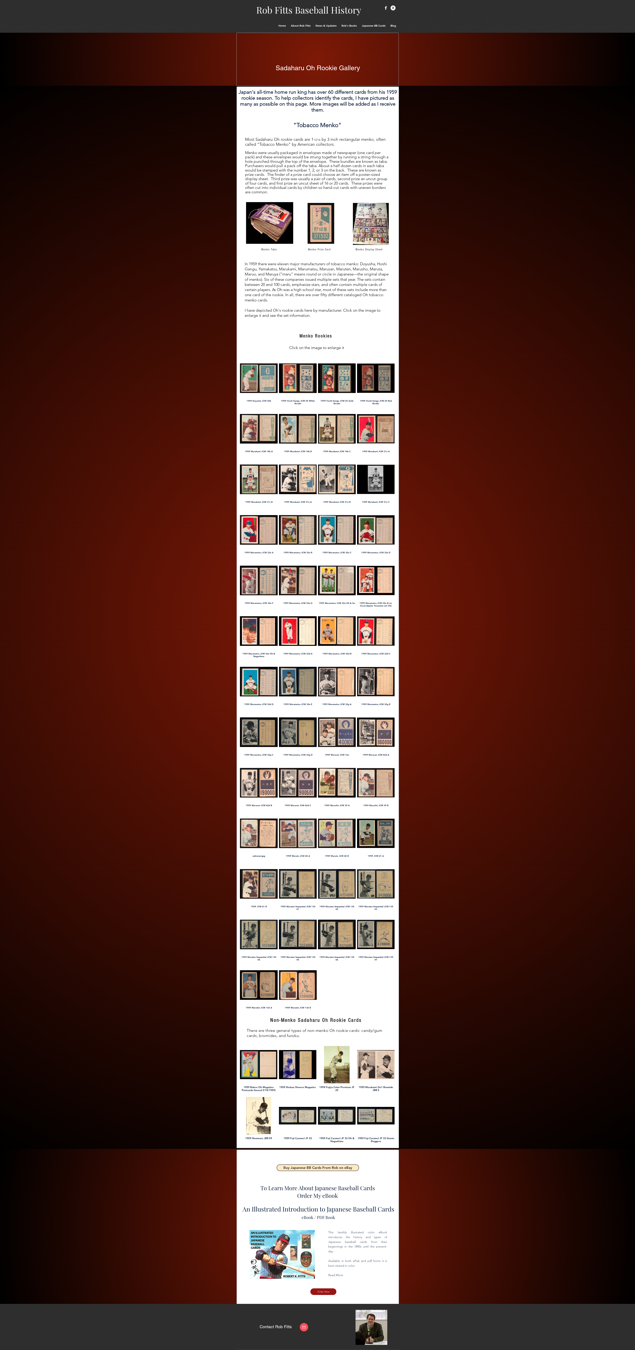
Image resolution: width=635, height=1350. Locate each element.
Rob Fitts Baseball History (308, 10)
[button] (373, 26)
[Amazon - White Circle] (393, 7)
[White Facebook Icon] (385, 7)
